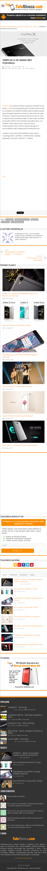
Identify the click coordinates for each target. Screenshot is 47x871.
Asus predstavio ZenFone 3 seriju (16, 325)
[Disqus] (23, 485)
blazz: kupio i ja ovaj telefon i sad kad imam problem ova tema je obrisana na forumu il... (25, 805)
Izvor (4, 177)
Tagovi (32, 575)
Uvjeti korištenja (34, 868)
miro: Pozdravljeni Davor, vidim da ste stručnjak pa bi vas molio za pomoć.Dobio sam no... (25, 826)
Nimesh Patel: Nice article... (16, 796)
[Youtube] (32, 565)
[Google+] (19, 565)
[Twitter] (27, 565)
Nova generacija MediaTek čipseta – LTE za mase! (15, 252)
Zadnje (4, 575)
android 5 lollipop (22, 219)
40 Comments (31, 741)
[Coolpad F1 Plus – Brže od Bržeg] (3, 725)
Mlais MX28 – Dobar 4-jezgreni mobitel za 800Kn (25, 732)
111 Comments (24, 719)
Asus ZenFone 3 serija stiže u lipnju (17, 386)
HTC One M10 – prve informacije (34, 258)
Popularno (13, 575)
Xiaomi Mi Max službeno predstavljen (18, 416)
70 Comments (24, 725)
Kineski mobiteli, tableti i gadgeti (11, 26)
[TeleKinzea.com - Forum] (23, 17)
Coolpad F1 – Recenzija (17, 707)
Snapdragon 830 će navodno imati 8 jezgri (28, 644)
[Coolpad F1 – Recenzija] (3, 709)
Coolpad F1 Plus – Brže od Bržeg (21, 723)
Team (20, 858)
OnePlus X (6, 106)
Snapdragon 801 (17, 222)
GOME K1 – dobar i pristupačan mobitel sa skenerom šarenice (26, 754)
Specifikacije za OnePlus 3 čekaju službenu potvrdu (26, 772)
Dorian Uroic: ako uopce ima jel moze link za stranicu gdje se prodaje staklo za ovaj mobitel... (25, 812)
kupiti (8, 108)
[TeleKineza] (23, 6)
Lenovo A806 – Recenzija (18, 739)
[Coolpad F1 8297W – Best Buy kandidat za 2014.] (3, 717)
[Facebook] (23, 565)
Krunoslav (7, 66)
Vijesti (26, 26)
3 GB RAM (10, 219)
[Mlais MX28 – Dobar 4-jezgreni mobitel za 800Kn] (3, 733)
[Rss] (15, 565)
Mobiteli (14, 68)
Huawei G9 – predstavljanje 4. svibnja (27, 635)
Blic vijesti (33, 26)
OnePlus (35, 219)
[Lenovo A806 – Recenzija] (3, 741)
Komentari (23, 575)
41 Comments (24, 735)
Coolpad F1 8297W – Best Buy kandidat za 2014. (25, 716)
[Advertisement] (23, 87)
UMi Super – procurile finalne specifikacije (20, 445)
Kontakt (26, 858)
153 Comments (30, 709)
